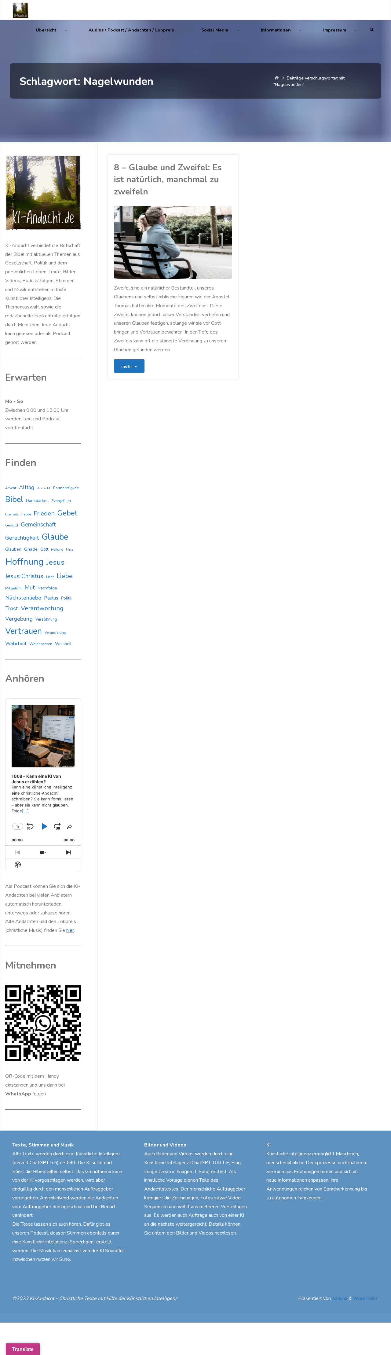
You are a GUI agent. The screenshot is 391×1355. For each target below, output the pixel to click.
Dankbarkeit (37, 501)
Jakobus (115, 260)
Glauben (13, 549)
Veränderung (55, 632)
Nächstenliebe (23, 597)
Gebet (67, 513)
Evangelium (61, 500)
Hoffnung (24, 562)
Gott (44, 549)
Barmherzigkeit (66, 488)
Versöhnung (46, 619)
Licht (50, 576)
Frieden (44, 513)
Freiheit (11, 514)
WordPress (365, 1298)
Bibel (14, 499)
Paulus (51, 598)
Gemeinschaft (38, 525)
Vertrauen (23, 631)
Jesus (55, 562)
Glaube (55, 537)
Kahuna (339, 1298)
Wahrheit (16, 643)
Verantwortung (42, 608)
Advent (10, 488)
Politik (66, 598)
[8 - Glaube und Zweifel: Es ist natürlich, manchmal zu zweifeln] (202, 242)
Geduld (11, 525)
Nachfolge (47, 588)
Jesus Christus (24, 576)
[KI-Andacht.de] (20, 10)
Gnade (31, 549)
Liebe (65, 576)
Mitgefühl (13, 588)
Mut (29, 587)
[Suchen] (372, 30)
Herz (69, 549)
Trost (11, 608)
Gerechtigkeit (22, 537)
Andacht (43, 488)
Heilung (57, 549)
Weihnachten (40, 644)
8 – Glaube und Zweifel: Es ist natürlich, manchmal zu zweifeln (168, 180)
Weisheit (63, 644)
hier (70, 930)
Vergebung (19, 618)
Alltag (27, 487)
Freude (26, 514)
